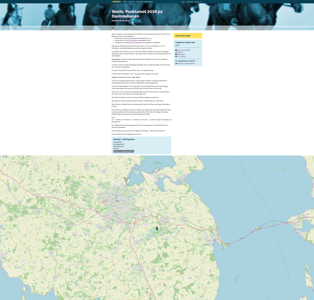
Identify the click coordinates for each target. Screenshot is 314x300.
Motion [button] (125, 2)
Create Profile (189, 1)
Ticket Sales (139, 2)
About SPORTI (149, 2)
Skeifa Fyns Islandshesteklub (186, 63)
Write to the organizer (183, 50)
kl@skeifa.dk (181, 54)
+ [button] (1, 157)
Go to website (181, 56)
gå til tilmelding (132, 38)
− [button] (1, 159)
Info (113, 28)
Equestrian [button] (132, 2)
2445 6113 (180, 52)
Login (183, 1)
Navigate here (129, 151)
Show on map (119, 151)
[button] (197, 1)
